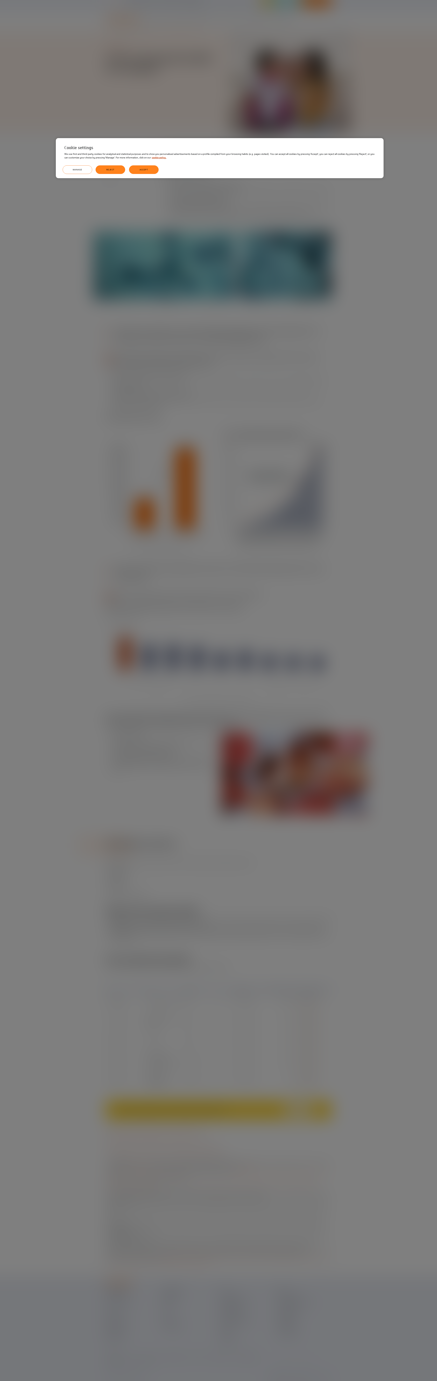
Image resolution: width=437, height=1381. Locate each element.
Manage (77, 169)
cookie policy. (159, 157)
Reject (110, 169)
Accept (144, 169)
